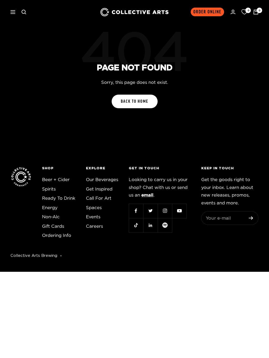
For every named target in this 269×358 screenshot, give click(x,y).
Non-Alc (51, 217)
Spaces (94, 207)
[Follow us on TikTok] (136, 225)
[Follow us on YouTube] (179, 211)
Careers (94, 226)
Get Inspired (99, 189)
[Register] (251, 218)
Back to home (134, 101)
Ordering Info (56, 235)
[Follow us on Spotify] (165, 225)
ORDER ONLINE (207, 12)
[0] (244, 12)
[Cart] (255, 12)
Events (93, 217)
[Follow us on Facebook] (136, 211)
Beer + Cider (56, 179)
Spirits (49, 189)
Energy (50, 207)
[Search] (24, 12)
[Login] (233, 12)
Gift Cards (53, 226)
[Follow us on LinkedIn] (150, 225)
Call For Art (98, 198)
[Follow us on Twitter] (150, 211)
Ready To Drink (58, 198)
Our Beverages (102, 179)
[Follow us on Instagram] (165, 211)
